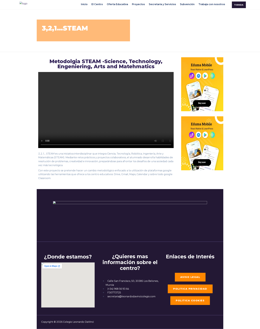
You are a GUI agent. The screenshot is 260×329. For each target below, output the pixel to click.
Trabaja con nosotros (211, 4)
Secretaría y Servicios (162, 4)
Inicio (84, 4)
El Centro (97, 4)
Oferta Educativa (117, 4)
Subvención (187, 4)
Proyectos (138, 4)
